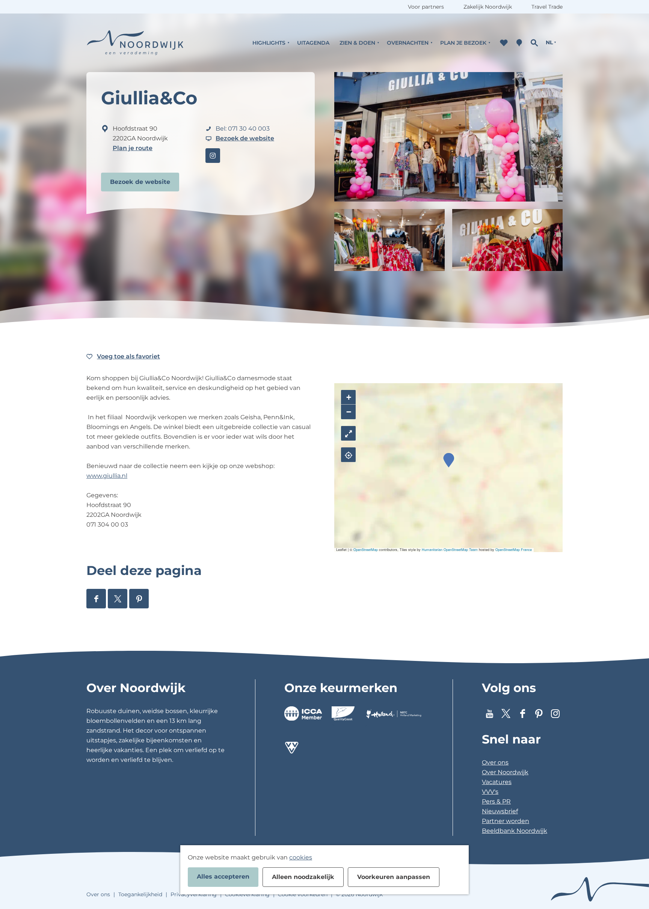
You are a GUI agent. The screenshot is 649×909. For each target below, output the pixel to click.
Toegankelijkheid (140, 894)
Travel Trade (547, 6)
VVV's (490, 791)
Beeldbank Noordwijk (514, 830)
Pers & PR (496, 801)
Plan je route (132, 148)
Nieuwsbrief (500, 811)
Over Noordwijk (505, 772)
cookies (300, 857)
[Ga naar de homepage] (135, 42)
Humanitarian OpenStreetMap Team (450, 549)
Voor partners (426, 6)
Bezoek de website (140, 181)
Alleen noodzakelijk (303, 876)
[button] (448, 460)
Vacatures (497, 782)
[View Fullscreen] (348, 433)
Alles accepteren (223, 876)
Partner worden (505, 821)
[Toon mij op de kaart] (348, 454)
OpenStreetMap (365, 549)
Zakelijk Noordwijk (487, 6)
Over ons (495, 762)
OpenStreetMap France (513, 549)
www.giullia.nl (106, 475)
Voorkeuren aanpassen (393, 876)
